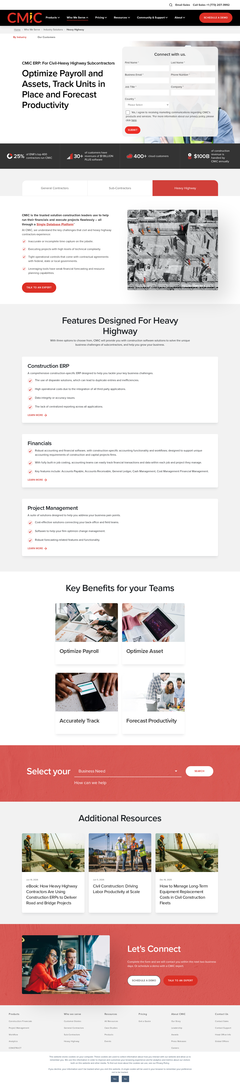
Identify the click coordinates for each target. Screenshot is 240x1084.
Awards (175, 1034)
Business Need (92, 771)
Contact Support (223, 1028)
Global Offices (222, 1041)
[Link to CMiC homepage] (25, 18)
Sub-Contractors (120, 188)
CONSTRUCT (15, 1048)
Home (17, 29)
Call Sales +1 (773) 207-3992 (211, 5)
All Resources (111, 1021)
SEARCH (199, 771)
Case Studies (111, 1028)
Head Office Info (223, 1034)
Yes (114, 1078)
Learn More (35, 415)
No (125, 1078)
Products (109, 1034)
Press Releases (178, 1041)
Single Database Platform (55, 224)
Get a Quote (145, 1021)
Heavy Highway (185, 188)
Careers (175, 1048)
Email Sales (182, 5)
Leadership (176, 1028)
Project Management (19, 1028)
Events (108, 1041)
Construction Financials (20, 1021)
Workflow (13, 1034)
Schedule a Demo (216, 18)
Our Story (176, 1021)
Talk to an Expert (39, 287)
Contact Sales (222, 1021)
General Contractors (55, 188)
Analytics (13, 1041)
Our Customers (47, 37)
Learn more (35, 548)
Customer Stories (72, 1021)
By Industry (19, 37)
